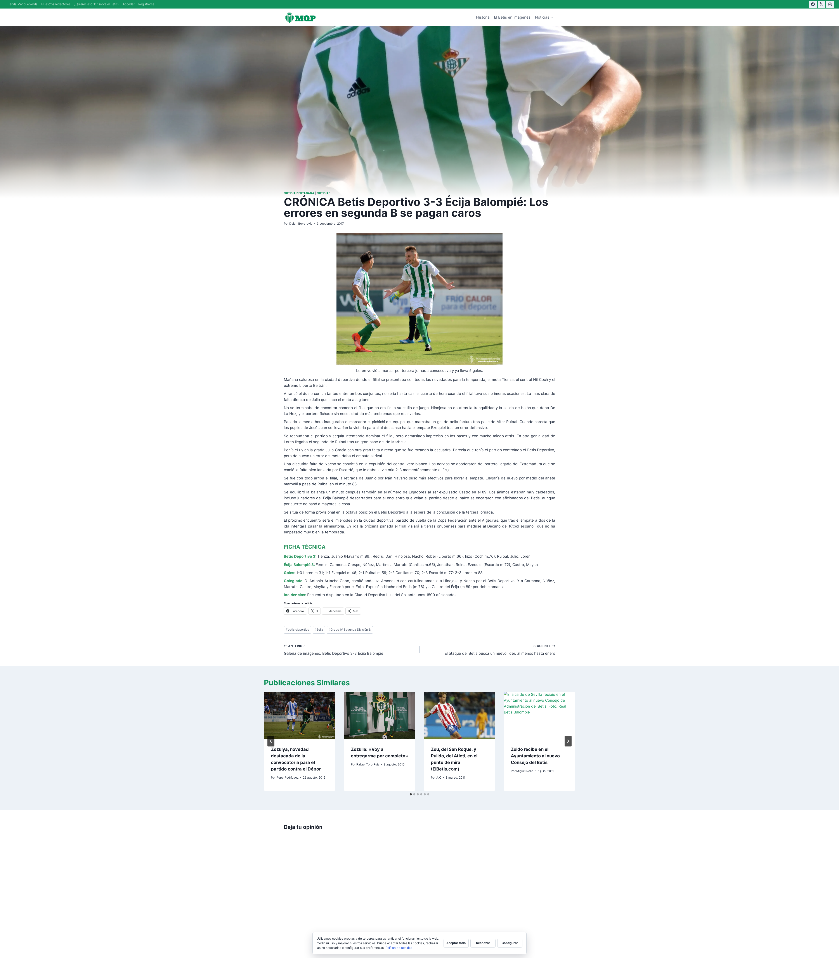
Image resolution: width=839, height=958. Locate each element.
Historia (483, 17)
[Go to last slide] (270, 741)
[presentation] (299, 715)
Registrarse (146, 4)
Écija (319, 629)
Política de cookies (398, 947)
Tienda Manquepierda (22, 4)
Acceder (129, 4)
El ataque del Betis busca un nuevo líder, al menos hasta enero (500, 650)
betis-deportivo (297, 629)
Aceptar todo (456, 943)
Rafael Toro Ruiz (367, 764)
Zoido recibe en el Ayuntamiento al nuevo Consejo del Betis (535, 756)
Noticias (324, 193)
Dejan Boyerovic (300, 223)
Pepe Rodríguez (287, 777)
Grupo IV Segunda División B (350, 629)
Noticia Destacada (299, 193)
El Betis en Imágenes (512, 17)
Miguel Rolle (524, 771)
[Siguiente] (568, 741)
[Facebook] (813, 4)
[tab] (411, 794)
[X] (821, 4)
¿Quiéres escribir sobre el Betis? (96, 4)
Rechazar (483, 943)
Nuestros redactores (55, 4)
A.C (438, 777)
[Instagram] (830, 4)
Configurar (510, 943)
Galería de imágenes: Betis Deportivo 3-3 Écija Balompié (333, 650)
